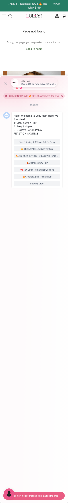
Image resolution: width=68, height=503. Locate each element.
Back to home (34, 48)
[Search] (12, 16)
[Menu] (4, 16)
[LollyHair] (34, 15)
